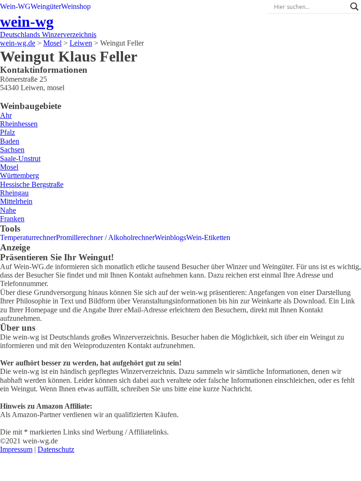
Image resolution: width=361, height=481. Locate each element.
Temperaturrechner (28, 237)
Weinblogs (170, 237)
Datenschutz (56, 449)
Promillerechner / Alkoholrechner (105, 237)
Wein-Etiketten (208, 237)
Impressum (16, 449)
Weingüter (46, 6)
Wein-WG (15, 6)
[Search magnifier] (354, 6)
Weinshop (76, 6)
